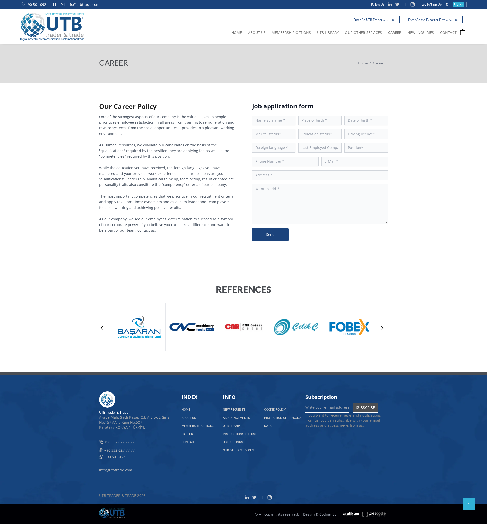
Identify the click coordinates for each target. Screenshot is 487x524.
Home (363, 63)
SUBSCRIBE (365, 407)
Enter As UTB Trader (374, 19)
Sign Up (436, 4)
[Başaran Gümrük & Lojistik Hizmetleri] (139, 327)
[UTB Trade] (52, 27)
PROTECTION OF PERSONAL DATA (283, 422)
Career (378, 63)
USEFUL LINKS (233, 442)
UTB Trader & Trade (113, 412)
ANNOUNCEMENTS (236, 418)
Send (270, 234)
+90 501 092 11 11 (41, 4)
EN (456, 4)
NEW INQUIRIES (420, 32)
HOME (236, 32)
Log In (425, 4)
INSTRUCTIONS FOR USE (240, 434)
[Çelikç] (296, 327)
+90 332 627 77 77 (119, 442)
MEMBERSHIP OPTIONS (291, 32)
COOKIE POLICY (275, 409)
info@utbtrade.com (82, 4)
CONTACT (448, 32)
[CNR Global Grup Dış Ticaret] (244, 327)
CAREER (394, 32)
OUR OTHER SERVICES (363, 32)
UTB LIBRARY (328, 32)
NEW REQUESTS (234, 409)
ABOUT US (257, 32)
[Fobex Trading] (348, 327)
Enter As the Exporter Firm (433, 19)
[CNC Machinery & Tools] (192, 327)
